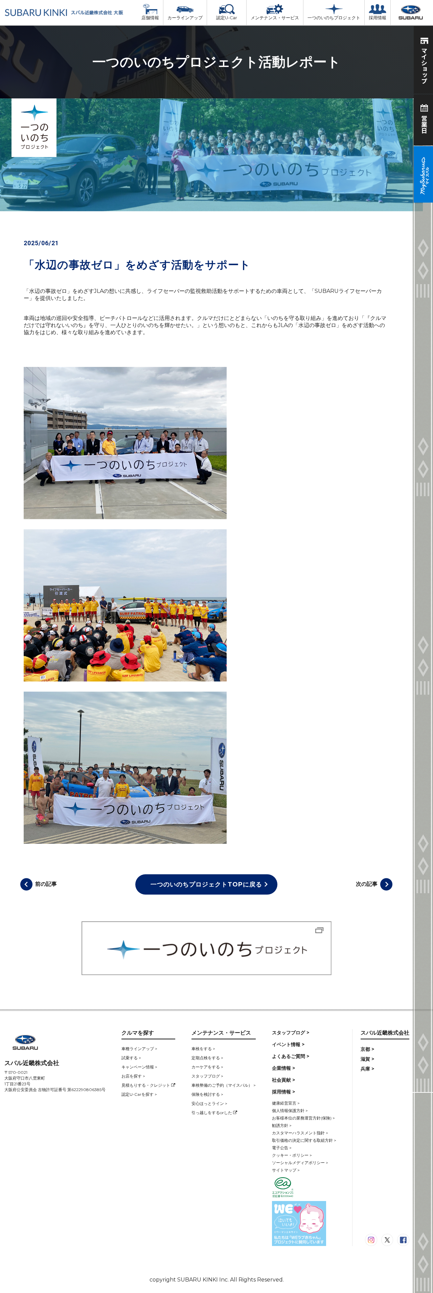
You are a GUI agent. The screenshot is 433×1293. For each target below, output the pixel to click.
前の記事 (46, 884)
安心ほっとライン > (209, 1103)
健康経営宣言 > (286, 1103)
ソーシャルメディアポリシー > (300, 1162)
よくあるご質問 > (290, 1056)
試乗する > (131, 1057)
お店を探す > (133, 1076)
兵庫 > (367, 1069)
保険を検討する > (207, 1094)
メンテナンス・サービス (275, 17)
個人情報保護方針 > (290, 1110)
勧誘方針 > (282, 1125)
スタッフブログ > (207, 1076)
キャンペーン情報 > (139, 1066)
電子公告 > (282, 1147)
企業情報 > (283, 1068)
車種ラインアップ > (139, 1048)
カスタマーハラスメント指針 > (300, 1132)
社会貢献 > (283, 1080)
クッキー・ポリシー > (292, 1155)
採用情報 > (283, 1092)
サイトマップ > (286, 1170)
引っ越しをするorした (212, 1112)
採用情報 (377, 17)
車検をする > (203, 1048)
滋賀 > (367, 1059)
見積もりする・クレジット (146, 1085)
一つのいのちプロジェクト (333, 17)
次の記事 (367, 884)
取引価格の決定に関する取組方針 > (304, 1140)
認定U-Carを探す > (139, 1094)
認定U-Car (226, 17)
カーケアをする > (207, 1066)
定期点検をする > (207, 1057)
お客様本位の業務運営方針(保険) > (303, 1118)
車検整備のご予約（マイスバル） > (223, 1085)
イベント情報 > (288, 1044)
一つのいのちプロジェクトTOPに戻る (206, 884)
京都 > (367, 1049)
